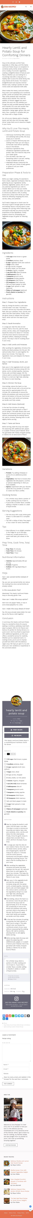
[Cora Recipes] (8, 6)
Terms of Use (12, 1212)
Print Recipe (17, 730)
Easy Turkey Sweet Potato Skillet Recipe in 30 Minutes (17, 1025)
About (5, 1212)
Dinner (5, 1023)
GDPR (27, 1212)
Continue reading (10, 1145)
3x (14, 754)
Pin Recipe (17, 735)
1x (8, 754)
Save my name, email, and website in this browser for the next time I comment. (17, 1078)
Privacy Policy (20, 1212)
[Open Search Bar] (26, 6)
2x (11, 754)
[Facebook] (13, 2)
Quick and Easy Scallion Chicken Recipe (13, 1026)
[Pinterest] (19, 2)
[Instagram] (16, 2)
